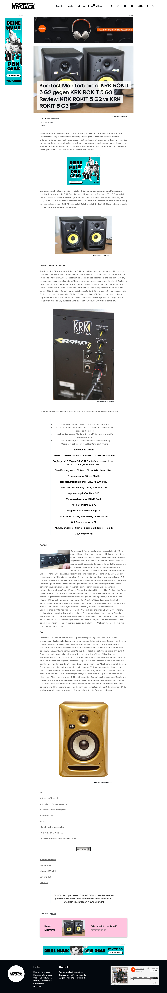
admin (43, 125)
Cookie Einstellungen (42, 978)
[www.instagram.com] (118, 6)
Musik (70, 6)
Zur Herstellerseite (48, 859)
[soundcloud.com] (140, 6)
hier (122, 623)
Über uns (82, 6)
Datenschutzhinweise (42, 975)
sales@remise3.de (75, 972)
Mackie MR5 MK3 (48, 871)
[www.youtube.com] (125, 6)
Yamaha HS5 (45, 877)
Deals (90, 6)
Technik (59, 6)
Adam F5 (44, 882)
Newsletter (94, 901)
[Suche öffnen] (153, 5)
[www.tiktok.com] (111, 6)
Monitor (67, 191)
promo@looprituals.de (76, 975)
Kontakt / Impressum (42, 972)
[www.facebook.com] (132, 6)
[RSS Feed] (147, 6)
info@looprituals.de (77, 978)
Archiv (53, 913)
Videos (99, 6)
